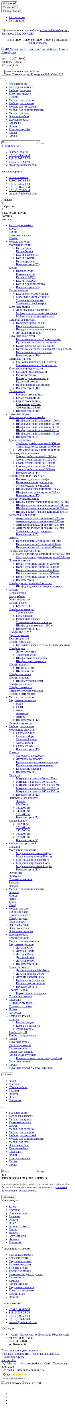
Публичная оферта (13, 1356)
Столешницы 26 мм (28, 404)
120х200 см (23, 807)
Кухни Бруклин (25, 257)
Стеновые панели (20, 358)
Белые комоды (25, 1022)
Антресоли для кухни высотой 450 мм (40, 527)
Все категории (18, 83)
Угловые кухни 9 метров (31, 303)
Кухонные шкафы (20, 235)
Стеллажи (15, 122)
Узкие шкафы (24, 612)
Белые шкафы (17, 592)
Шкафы (13, 96)
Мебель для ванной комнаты (26, 109)
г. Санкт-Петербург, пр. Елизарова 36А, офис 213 (39, 1334)
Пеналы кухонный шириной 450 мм (38, 544)
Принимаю (8, 1197)
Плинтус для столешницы (32, 378)
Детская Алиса (25, 957)
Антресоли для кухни (22, 514)
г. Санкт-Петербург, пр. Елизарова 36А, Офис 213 (32, 74)
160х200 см (23, 814)
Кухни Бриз (23, 248)
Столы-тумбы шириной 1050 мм (36, 459)
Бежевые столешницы (30, 394)
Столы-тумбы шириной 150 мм (35, 462)
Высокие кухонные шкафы (33, 479)
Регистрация (16, 20)
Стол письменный (20, 1061)
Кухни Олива (24, 251)
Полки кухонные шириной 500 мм (37, 573)
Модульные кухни (20, 244)
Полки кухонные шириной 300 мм (37, 566)
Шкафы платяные (20, 674)
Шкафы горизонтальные (24, 498)
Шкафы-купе (17, 648)
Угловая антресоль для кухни (34, 531)
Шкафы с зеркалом (20, 687)
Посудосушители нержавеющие (36, 329)
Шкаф (12, 905)
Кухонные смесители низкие (34, 352)
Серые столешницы (28, 401)
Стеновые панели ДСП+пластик (36, 361)
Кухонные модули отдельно (26, 1274)
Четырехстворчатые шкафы (26, 690)
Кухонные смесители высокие (35, 345)
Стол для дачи (17, 921)
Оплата (13, 1093)
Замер (12, 1080)
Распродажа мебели (21, 87)
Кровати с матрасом (21, 1290)
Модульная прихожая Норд (33, 863)
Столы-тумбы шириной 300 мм (35, 469)
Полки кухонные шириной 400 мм (37, 570)
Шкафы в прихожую (21, 609)
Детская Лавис (25, 950)
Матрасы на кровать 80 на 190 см (36, 778)
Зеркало (14, 892)
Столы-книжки (18, 1048)
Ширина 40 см (25, 667)
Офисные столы (19, 928)
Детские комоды (19, 937)
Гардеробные (17, 596)
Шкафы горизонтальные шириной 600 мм (42, 508)
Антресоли (15, 1012)
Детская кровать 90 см (30, 973)
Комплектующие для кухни (26, 368)
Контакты (15, 1100)
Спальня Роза (24, 742)
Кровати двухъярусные (30, 983)
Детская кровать (19, 967)
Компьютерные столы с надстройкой (39, 1058)
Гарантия (14, 1090)
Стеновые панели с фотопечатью (36, 365)
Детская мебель (18, 119)
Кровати (14, 228)
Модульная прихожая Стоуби (34, 866)
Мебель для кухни (20, 90)
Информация (9, 1200)
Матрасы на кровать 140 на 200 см (37, 788)
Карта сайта (8, 1360)
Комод (13, 895)
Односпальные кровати (30, 755)
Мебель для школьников (24, 941)
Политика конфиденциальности (21, 1350)
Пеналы (14, 537)
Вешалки (14, 846)
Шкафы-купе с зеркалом (31, 661)
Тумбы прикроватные (22, 1035)
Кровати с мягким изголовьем (35, 765)
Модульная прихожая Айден (33, 853)
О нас (12, 1097)
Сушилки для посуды (22, 319)
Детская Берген (25, 960)
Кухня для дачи (18, 911)
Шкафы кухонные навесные (26, 475)
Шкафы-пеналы (18, 664)
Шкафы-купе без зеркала (31, 658)
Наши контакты (37, 42)
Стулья (13, 135)
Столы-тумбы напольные (24, 453)
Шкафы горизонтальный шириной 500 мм (42, 505)
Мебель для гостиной (22, 100)
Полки (13, 126)
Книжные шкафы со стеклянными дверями (43, 645)
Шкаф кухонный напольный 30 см (37, 423)
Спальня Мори (25, 736)
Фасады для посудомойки (25, 550)
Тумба (12, 902)
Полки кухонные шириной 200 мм (37, 563)
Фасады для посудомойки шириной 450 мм (43, 553)
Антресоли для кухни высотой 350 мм (40, 521)
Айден (20, 710)
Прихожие (15, 876)
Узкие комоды (24, 1028)
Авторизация (17, 17)
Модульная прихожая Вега (32, 859)
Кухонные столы (19, 1041)
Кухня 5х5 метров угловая (32, 293)
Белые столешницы (28, 397)
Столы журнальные (21, 1051)
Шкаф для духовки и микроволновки (39, 586)
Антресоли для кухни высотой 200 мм (40, 518)
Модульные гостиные (22, 700)
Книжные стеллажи (21, 1002)
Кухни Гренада (25, 261)
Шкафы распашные (21, 684)
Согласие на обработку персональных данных (30, 1353)
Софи (19, 706)
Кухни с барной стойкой (31, 283)
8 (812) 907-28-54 (19, 158)
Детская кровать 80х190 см (33, 970)
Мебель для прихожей (22, 106)
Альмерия (22, 713)
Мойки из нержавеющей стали (35, 316)
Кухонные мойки (19, 306)
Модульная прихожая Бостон (34, 856)
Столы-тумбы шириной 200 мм (35, 466)
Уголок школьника (20, 996)
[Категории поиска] (2, 78)
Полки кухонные (19, 560)
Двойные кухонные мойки (32, 309)
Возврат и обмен (19, 1226)
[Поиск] (42, 143)
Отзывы (14, 1239)
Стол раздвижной (20, 1045)
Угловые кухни (18, 1267)
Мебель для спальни (21, 103)
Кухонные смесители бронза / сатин (38, 339)
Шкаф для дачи (18, 918)
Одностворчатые (19, 599)
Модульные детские (21, 944)
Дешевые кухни (19, 1257)
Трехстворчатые (19, 638)
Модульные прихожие (22, 849)
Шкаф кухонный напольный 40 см (37, 430)
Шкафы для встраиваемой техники (30, 583)
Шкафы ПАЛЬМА (20, 632)
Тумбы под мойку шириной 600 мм (38, 446)
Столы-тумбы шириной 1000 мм (36, 456)
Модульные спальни (21, 729)
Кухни (13, 231)
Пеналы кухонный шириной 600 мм (38, 547)
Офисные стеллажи (21, 931)
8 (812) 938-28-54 (19, 155)
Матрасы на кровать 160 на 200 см (37, 791)
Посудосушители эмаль (30, 322)
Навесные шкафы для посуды (34, 482)
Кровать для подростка (30, 980)
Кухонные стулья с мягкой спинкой (31, 1067)
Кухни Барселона (27, 254)
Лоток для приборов (28, 332)
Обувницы (15, 872)
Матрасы (14, 775)
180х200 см (23, 836)
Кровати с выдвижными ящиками (37, 762)
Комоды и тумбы (19, 129)
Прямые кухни (25, 270)
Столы (13, 132)
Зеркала (13, 885)
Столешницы (17, 391)
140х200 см (23, 810)
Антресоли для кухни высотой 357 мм (40, 524)
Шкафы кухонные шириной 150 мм (38, 488)
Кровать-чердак (18, 989)
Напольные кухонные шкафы (27, 417)
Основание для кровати (23, 797)
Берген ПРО (23, 605)
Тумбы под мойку (20, 440)
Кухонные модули (20, 93)
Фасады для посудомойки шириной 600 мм (43, 557)
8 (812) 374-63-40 (19, 161)
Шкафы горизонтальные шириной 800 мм (42, 511)
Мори (19, 703)
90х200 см (22, 804)
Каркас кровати (18, 820)
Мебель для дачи (19, 113)
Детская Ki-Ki (24, 947)
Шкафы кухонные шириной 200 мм (38, 492)
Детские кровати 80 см (30, 976)
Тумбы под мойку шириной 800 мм (38, 449)
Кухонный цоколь (27, 381)
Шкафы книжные (20, 641)
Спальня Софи (25, 745)
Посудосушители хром (30, 326)
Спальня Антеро (26, 739)
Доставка (14, 1084)
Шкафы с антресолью (22, 693)
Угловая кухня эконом (30, 300)
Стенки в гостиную (21, 723)
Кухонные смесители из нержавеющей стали (44, 348)
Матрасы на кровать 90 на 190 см (36, 781)
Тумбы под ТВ (18, 1032)
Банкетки (14, 882)
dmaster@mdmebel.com (23, 164)
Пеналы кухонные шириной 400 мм (38, 540)
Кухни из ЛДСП (26, 280)
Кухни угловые (18, 290)
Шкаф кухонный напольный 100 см (38, 420)
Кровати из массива (28, 768)
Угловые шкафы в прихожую (34, 622)
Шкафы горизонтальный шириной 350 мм (42, 501)
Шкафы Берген (18, 602)
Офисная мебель (19, 116)
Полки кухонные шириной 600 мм (37, 576)
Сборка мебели (18, 1087)
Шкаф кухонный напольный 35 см (37, 427)
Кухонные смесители (22, 335)
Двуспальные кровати (29, 758)
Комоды (14, 1019)
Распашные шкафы (28, 618)
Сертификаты (17, 1235)
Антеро (20, 716)
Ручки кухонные (26, 374)
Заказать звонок (18, 151)
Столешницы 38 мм (28, 407)
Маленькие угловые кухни (32, 296)
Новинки (14, 1296)
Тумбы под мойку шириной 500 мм (38, 443)
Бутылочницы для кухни (31, 371)
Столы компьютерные (22, 1054)
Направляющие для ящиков (33, 384)
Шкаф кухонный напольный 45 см (37, 433)
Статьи (13, 1229)
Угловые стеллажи (20, 1006)
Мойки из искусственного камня (36, 313)
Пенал (13, 898)
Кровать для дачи (19, 915)
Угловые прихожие (20, 879)
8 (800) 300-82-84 (12, 145)
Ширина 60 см (25, 671)
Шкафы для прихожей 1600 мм (35, 625)
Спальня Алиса (25, 732)
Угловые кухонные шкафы (32, 485)
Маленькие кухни (20, 1264)
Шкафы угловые (19, 677)
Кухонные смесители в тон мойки (37, 342)
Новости (14, 1232)
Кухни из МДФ (25, 277)
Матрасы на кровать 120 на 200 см (37, 784)
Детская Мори (25, 954)
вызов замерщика (12, 171)
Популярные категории (16, 1248)
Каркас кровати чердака (31, 993)
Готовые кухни (25, 274)
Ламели (20, 801)
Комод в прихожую (28, 1025)
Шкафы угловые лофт (29, 680)
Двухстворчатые (19, 635)
